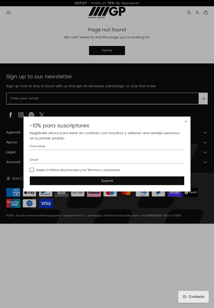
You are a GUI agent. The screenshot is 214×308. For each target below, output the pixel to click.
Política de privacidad (64, 170)
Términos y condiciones (103, 170)
